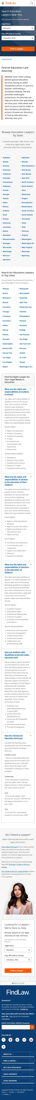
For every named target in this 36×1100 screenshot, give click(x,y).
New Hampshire (28, 166)
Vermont (25, 231)
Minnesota (7, 247)
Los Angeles (7, 362)
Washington (27, 239)
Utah (24, 227)
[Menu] (3, 3)
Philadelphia (25, 316)
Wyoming (25, 255)
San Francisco (25, 344)
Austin (5, 293)
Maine (5, 231)
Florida (5, 190)
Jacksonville (7, 348)
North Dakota (27, 186)
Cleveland (6, 316)
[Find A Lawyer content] (32, 1061)
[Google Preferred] (4, 1047)
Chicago (6, 312)
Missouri (6, 255)
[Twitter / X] (17, 1040)
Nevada (25, 162)
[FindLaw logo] (11, 3)
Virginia (25, 235)
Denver (5, 330)
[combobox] (18, 28)
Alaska (5, 162)
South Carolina (28, 211)
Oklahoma (26, 194)
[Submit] (32, 1027)
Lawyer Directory (7, 59)
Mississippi (7, 251)
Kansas (6, 219)
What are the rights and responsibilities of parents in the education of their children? (16, 481)
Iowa (5, 215)
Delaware (6, 186)
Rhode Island (27, 206)
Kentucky (6, 223)
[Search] (32, 3)
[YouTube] (10, 1040)
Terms (4, 1092)
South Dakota (27, 215)
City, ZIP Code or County (11, 34)
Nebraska (25, 158)
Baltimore (7, 298)
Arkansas (6, 170)
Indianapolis (8, 344)
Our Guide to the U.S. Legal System (15, 871)
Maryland (7, 235)
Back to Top (19, 983)
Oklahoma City (26, 307)
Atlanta (6, 289)
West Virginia (27, 247)
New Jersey (26, 170)
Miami (5, 367)
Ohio (24, 190)
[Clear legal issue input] (32, 28)
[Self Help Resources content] (32, 1067)
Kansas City (7, 353)
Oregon (25, 198)
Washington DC (28, 243)
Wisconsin (26, 251)
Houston (6, 339)
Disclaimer (21, 1092)
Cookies (6, 1094)
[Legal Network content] (32, 1080)
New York (25, 178)
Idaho (5, 202)
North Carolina (28, 182)
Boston (5, 302)
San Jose (23, 348)
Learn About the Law (9, 847)
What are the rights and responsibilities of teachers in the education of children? (17, 568)
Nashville (23, 298)
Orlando (23, 312)
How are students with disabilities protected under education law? (17, 655)
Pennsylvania (27, 202)
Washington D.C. (26, 367)
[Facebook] (4, 1040)
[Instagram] (24, 1040)
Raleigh (23, 330)
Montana (6, 260)
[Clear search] (29, 950)
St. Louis (23, 357)
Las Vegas (6, 357)
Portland (23, 325)
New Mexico (26, 174)
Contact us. (24, 1009)
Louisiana (7, 227)
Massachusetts (9, 239)
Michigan (6, 243)
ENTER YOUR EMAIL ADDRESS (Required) (16, 1023)
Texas (24, 223)
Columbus (7, 321)
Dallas (5, 325)
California (7, 174)
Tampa (22, 362)
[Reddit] (31, 1040)
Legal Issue (6, 24)
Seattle (22, 353)
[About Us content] (32, 1054)
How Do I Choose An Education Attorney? (14, 736)
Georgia (6, 194)
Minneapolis (25, 293)
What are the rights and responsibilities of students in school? (17, 392)
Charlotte (6, 307)
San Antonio (25, 334)
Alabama (6, 158)
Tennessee (26, 219)
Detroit (5, 334)
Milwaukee (24, 289)
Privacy (11, 1092)
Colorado (6, 178)
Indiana (6, 211)
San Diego (24, 339)
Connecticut (8, 182)
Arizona (6, 166)
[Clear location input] (32, 38)
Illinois (5, 206)
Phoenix (23, 321)
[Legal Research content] (32, 1074)
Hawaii (5, 198)
